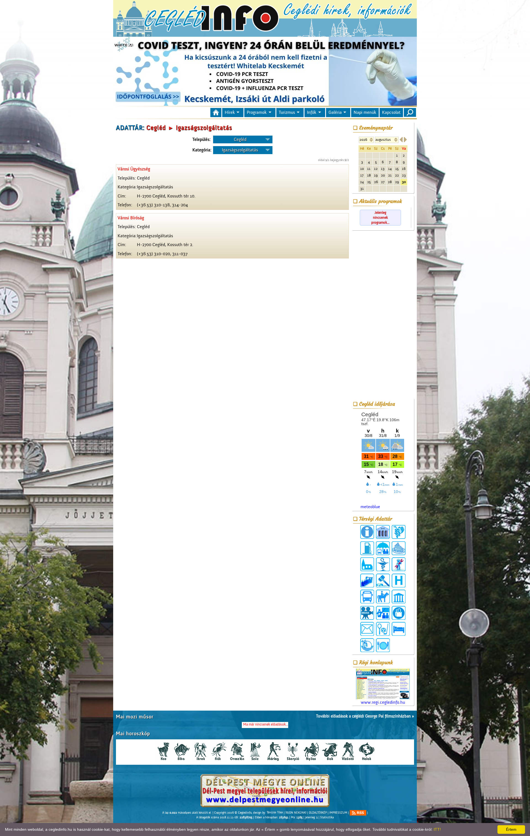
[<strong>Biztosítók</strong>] (383, 548)
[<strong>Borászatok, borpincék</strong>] (399, 532)
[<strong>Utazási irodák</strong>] (367, 645)
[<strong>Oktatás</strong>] (383, 613)
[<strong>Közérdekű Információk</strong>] (367, 532)
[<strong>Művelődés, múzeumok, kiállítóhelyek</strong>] (399, 596)
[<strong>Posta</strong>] (367, 629)
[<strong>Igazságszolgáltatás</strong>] (383, 580)
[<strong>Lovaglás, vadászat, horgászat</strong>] (383, 596)
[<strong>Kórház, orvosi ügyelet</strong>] (399, 580)
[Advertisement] (383, 315)
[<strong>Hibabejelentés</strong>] (399, 564)
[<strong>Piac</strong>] (399, 613)
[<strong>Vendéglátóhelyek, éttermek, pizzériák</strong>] (383, 645)
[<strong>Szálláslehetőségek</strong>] (399, 629)
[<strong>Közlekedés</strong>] (367, 596)
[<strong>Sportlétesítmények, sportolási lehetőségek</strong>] (383, 629)
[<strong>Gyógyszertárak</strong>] (383, 564)
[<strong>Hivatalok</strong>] (367, 580)
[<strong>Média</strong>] (367, 613)
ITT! (437, 829)
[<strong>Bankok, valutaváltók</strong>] (383, 532)
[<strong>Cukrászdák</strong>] (399, 548)
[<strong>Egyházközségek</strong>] (367, 564)
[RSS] (358, 813)
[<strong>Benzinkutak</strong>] (367, 548)
